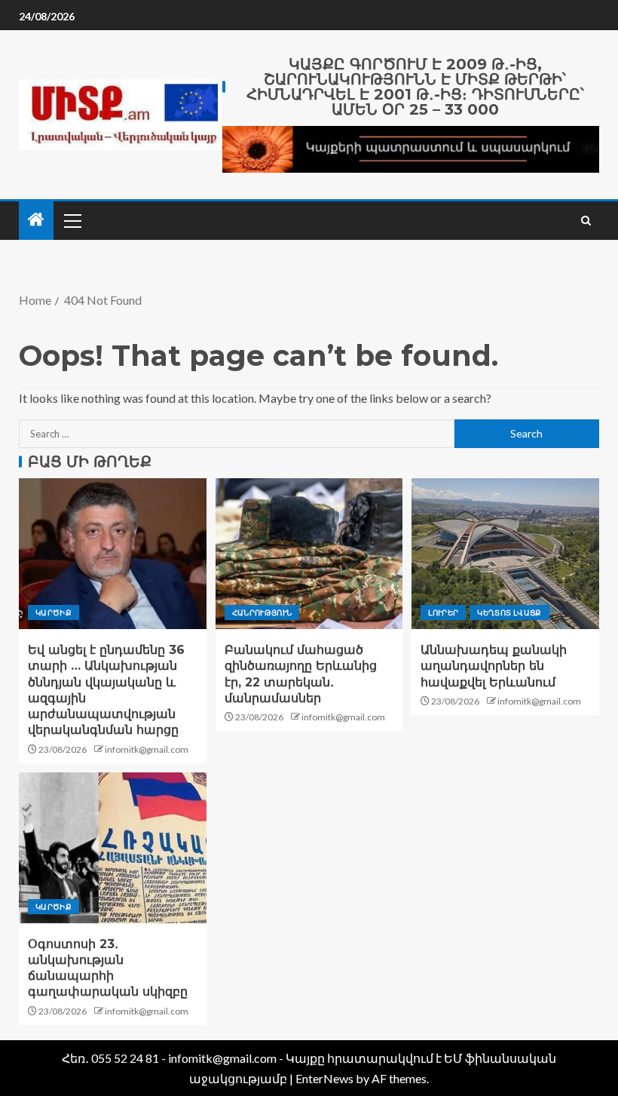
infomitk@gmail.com (146, 749)
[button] (72, 220)
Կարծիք (53, 612)
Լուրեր (443, 612)
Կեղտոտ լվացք (509, 612)
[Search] (586, 220)
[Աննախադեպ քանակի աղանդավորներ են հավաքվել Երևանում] (505, 553)
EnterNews (324, 1078)
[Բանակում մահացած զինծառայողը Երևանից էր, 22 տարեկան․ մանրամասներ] (309, 553)
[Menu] (72, 220)
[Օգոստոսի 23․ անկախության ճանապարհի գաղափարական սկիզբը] (113, 847)
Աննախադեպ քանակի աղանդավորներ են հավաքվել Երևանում (494, 666)
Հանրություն (262, 612)
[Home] (36, 220)
